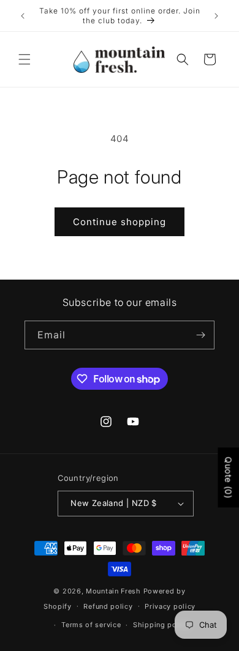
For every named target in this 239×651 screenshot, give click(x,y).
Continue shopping (119, 222)
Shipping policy (161, 624)
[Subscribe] (200, 335)
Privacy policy (170, 606)
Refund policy (107, 606)
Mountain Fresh (113, 591)
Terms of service (91, 624)
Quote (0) (228, 477)
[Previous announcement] (22, 15)
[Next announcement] (216, 15)
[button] (24, 59)
